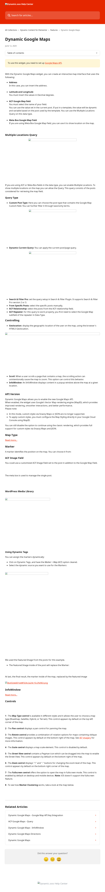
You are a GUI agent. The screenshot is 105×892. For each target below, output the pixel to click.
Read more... (11, 440)
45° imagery (85, 737)
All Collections (11, 30)
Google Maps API (53, 63)
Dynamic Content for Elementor (33, 30)
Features (54, 30)
